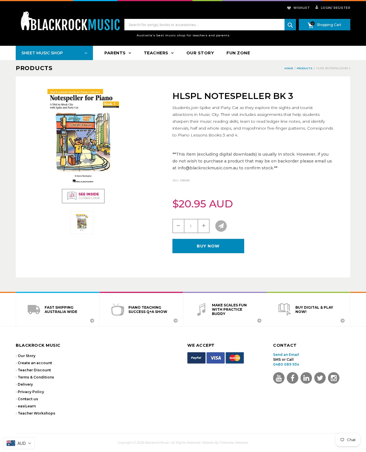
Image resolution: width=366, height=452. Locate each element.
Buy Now (208, 246)
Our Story (26, 356)
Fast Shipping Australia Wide (61, 309)
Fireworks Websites (234, 443)
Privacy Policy (31, 392)
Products (34, 68)
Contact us (28, 399)
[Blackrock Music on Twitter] (306, 378)
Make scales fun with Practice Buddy (229, 309)
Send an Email (286, 354)
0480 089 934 (286, 364)
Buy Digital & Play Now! (314, 309)
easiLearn (27, 406)
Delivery (25, 384)
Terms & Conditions (36, 377)
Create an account (35, 363)
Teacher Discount (34, 370)
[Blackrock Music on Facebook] (292, 378)
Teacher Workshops (36, 413)
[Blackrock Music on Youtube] (279, 378)
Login (325, 8)
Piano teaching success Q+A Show (147, 309)
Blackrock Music (157, 443)
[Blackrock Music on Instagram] (333, 378)
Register (340, 8)
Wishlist (301, 8)
